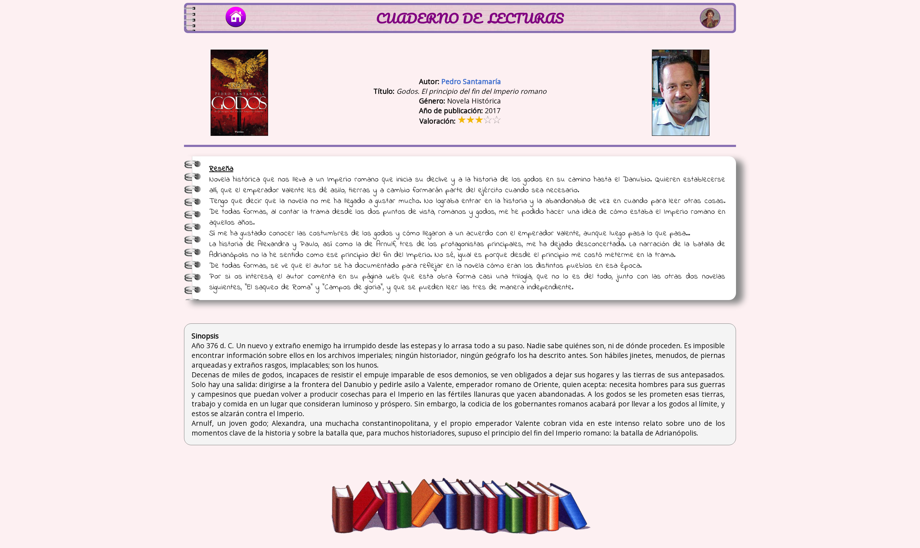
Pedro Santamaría (471, 81)
